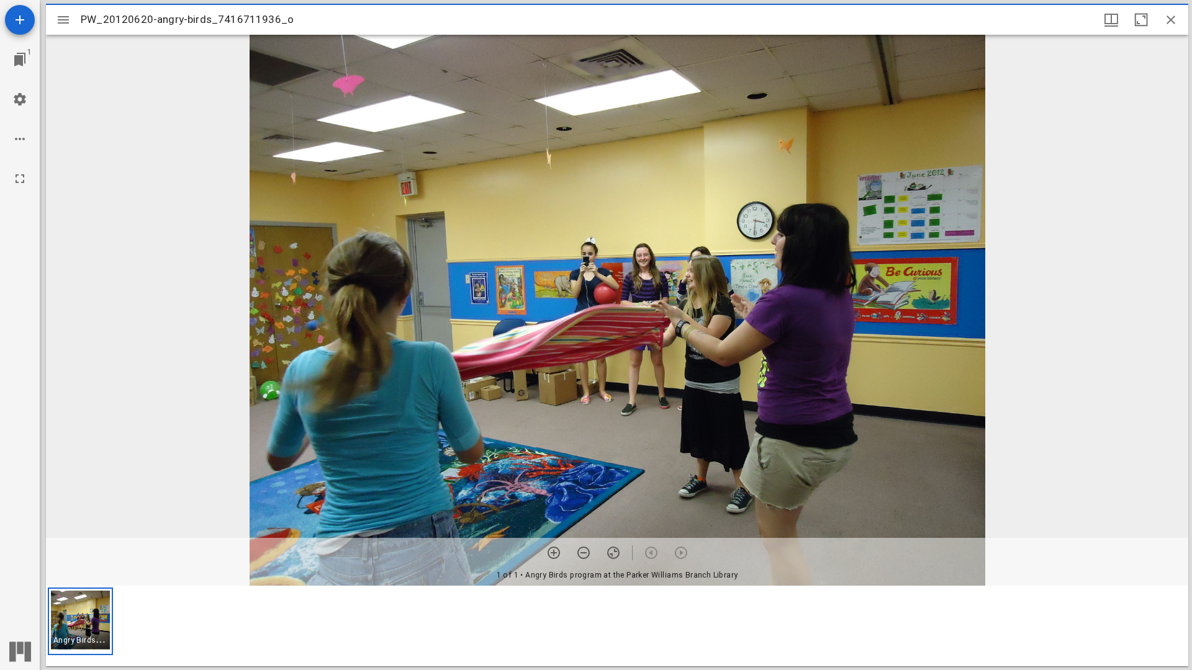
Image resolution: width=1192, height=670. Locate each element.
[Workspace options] (20, 139)
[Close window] (1171, 20)
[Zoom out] (583, 553)
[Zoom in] (554, 553)
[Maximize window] (1141, 20)
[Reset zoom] (613, 553)
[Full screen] (20, 179)
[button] (80, 621)
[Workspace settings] (20, 99)
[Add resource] (20, 20)
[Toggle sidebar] (63, 20)
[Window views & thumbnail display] (1111, 20)
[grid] (617, 626)
